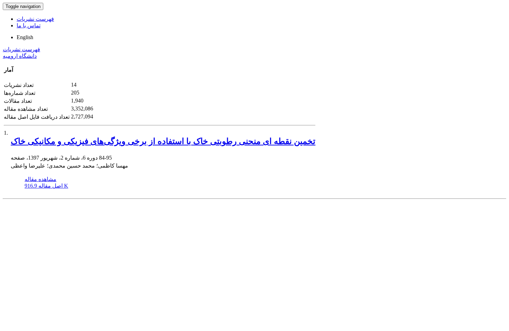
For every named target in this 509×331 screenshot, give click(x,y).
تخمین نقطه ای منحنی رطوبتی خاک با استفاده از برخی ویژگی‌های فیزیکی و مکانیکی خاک (163, 141)
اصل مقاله (46, 186)
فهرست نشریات (35, 19)
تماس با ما (29, 25)
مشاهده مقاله (40, 179)
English (25, 37)
